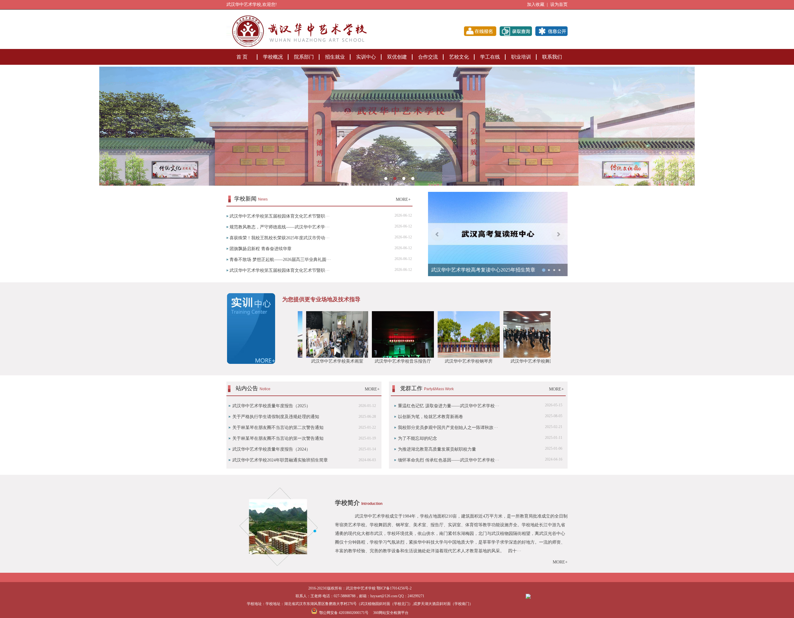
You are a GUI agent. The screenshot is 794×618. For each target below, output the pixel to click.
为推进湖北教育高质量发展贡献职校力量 (437, 449)
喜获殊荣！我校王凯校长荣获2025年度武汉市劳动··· (280, 238)
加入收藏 (535, 4)
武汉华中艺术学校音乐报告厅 (367, 361)
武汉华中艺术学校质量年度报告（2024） (271, 449)
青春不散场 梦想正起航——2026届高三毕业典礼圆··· (280, 259)
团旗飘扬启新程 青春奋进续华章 (261, 248)
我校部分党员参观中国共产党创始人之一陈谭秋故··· (448, 427)
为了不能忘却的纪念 (417, 438)
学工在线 (490, 57)
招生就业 (335, 57)
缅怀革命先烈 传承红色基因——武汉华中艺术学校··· (448, 460)
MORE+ (403, 199)
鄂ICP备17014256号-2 (394, 588)
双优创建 (397, 57)
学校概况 (273, 57)
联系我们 (552, 57)
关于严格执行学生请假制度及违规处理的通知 (275, 416)
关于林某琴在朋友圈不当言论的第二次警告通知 (277, 427)
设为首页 (559, 4)
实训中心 (366, 57)
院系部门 (304, 57)
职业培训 (521, 57)
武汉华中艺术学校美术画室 (301, 361)
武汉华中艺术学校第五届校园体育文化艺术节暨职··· (280, 216)
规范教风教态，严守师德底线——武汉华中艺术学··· (280, 227)
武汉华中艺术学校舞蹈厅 (498, 361)
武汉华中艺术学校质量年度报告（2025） (271, 406)
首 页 (242, 57)
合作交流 (428, 57)
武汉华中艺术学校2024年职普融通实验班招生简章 (280, 460)
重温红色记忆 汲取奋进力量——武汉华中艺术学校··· (448, 406)
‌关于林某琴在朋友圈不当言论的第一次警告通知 (277, 438)
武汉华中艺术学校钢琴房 (433, 361)
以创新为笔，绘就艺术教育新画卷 (430, 416)
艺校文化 (459, 57)
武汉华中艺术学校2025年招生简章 (468, 269)
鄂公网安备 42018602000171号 (342, 613)
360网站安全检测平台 (390, 613)
